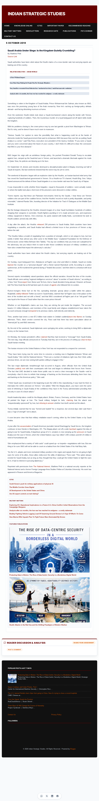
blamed (10, 265)
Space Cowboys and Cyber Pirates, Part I (22, 687)
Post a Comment (14, 650)
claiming (69, 400)
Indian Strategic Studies (36, 13)
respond (33, 311)
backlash (72, 429)
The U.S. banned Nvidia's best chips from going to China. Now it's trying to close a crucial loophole (42, 693)
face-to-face (86, 340)
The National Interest (41, 466)
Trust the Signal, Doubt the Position (20, 699)
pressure (80, 432)
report (24, 282)
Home (6, 26)
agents (54, 285)
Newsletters (32, 31)
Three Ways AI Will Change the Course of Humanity (26, 706)
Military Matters (12, 31)
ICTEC (39, 26)
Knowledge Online (23, 26)
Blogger (72, 749)
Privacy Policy (56, 715)
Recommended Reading (80, 26)
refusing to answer (46, 403)
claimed (43, 337)
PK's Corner (86, 31)
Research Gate (51, 31)
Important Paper (55, 26)
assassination (25, 426)
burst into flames (75, 317)
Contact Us (10, 36)
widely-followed (22, 294)
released (40, 224)
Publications (69, 31)
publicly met (20, 368)
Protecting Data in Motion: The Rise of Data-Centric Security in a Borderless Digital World (49, 675)
